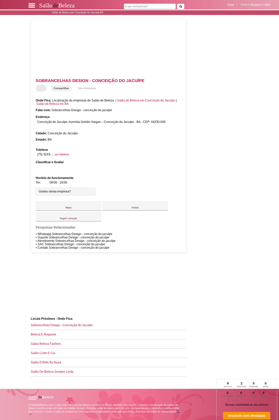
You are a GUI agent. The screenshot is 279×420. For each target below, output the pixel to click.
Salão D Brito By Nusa (46, 362)
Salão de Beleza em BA (52, 103)
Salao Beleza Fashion (46, 343)
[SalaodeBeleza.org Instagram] (33, 418)
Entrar (231, 4)
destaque (255, 4)
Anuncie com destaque (246, 416)
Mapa (68, 207)
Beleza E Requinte (43, 334)
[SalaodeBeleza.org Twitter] (31, 418)
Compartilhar (61, 88)
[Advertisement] (107, 48)
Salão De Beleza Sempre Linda (52, 371)
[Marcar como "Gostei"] (39, 88)
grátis (268, 4)
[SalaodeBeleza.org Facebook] (29, 418)
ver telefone (62, 154)
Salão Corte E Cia (43, 353)
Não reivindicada (87, 88)
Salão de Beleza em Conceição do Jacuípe (146, 100)
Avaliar (135, 207)
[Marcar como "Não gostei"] (43, 88)
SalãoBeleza (57, 5)
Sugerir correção (68, 218)
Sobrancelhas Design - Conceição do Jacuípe (62, 325)
